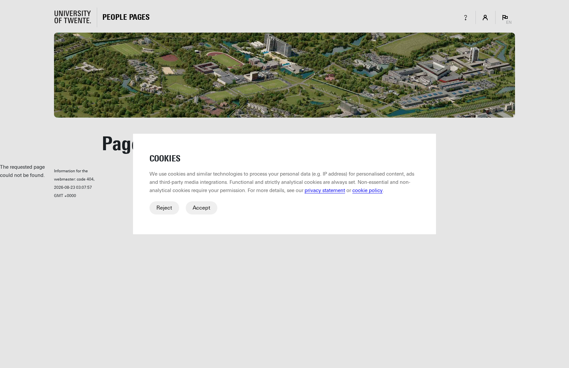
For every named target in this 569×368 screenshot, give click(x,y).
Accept (201, 208)
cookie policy (367, 190)
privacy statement (325, 190)
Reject (164, 208)
